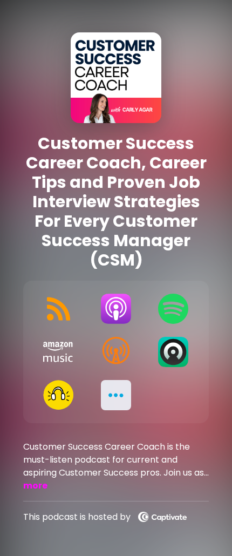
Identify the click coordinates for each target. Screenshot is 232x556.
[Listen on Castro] (173, 352)
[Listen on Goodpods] (58, 395)
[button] (116, 395)
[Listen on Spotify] (173, 308)
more (35, 485)
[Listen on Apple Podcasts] (116, 308)
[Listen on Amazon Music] (58, 352)
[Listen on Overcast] (116, 352)
